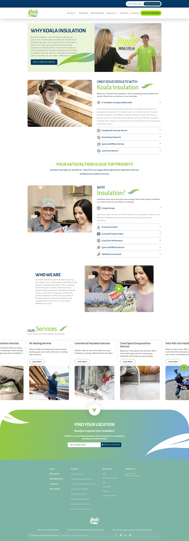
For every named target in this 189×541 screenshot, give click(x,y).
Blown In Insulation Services (80, 504)
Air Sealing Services (77, 474)
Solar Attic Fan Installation (80, 489)
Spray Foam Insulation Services (81, 509)
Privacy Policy (66, 535)
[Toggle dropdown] (75, 13)
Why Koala (83, 13)
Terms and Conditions (80, 535)
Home (52, 469)
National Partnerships (110, 495)
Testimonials (107, 487)
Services (70, 13)
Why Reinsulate (97, 13)
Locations (135, 13)
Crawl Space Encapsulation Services (83, 484)
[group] (49, 371)
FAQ (104, 482)
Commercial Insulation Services (81, 479)
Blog (104, 473)
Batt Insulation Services (78, 494)
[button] (184, 368)
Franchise (124, 13)
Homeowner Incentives (110, 478)
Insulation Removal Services (80, 499)
